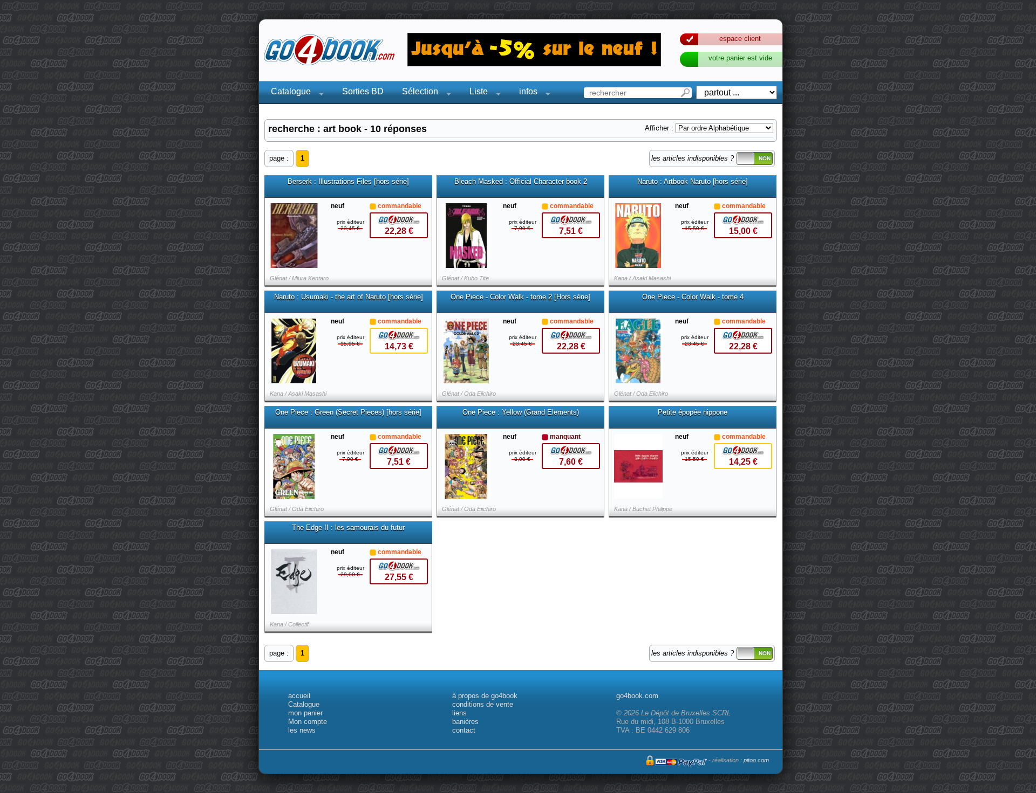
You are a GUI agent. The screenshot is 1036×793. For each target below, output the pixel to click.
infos (525, 93)
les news (302, 730)
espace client (740, 39)
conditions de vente (482, 704)
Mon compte (307, 722)
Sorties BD (363, 91)
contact (463, 730)
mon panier (305, 713)
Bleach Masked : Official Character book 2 (520, 181)
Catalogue (287, 93)
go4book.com (637, 696)
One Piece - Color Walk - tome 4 (693, 297)
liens (459, 713)
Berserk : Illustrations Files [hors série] (348, 181)
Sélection (417, 93)
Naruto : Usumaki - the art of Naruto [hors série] (348, 297)
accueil (299, 696)
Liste (475, 93)
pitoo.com (756, 760)
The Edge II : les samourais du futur (348, 528)
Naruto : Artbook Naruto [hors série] (692, 181)
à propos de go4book (484, 696)
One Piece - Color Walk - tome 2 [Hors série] (520, 297)
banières (465, 722)
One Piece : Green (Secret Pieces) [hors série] (348, 412)
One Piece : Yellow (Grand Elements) (520, 412)
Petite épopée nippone (692, 412)
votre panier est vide (740, 58)
